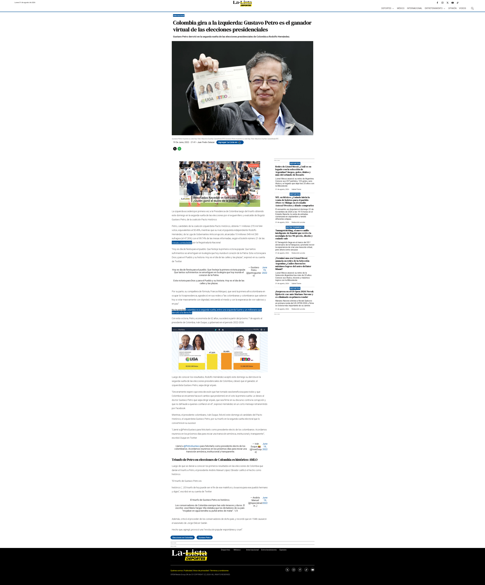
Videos (462, 8)
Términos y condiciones (219, 571)
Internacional (414, 8)
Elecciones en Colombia (183, 538)
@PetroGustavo (192, 446)
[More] (393, 8)
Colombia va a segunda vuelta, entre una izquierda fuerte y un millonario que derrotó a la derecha (217, 311)
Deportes (386, 8)
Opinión (452, 8)
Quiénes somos (177, 571)
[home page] (242, 3)
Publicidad (188, 571)
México (400, 8)
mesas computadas (182, 242)
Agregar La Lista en (228, 142)
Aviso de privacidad (201, 571)
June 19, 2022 (264, 270)
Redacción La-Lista (298, 222)
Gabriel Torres (296, 189)
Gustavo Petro (205, 538)
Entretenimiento (434, 8)
